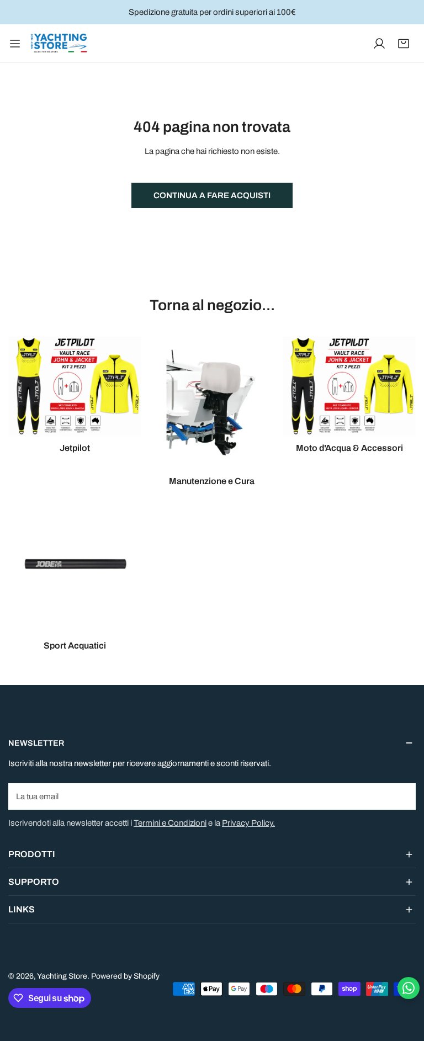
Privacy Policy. (248, 823)
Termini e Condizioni (170, 823)
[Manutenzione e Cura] (212, 402)
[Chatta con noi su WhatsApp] (409, 988)
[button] (403, 43)
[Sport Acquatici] (74, 567)
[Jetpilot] (74, 385)
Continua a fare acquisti (212, 195)
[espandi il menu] (15, 43)
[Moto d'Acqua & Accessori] (349, 386)
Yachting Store (62, 976)
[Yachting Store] (58, 43)
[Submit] (401, 796)
